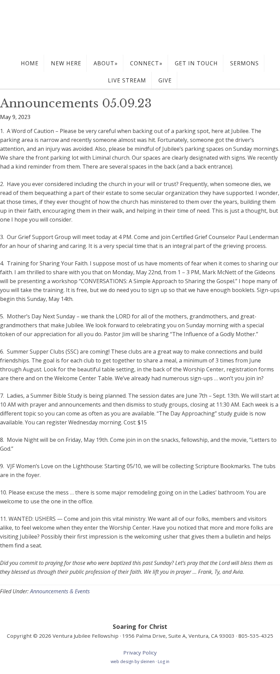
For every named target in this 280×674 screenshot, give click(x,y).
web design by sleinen (133, 661)
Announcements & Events (60, 591)
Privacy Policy (140, 652)
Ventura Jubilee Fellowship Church (140, 27)
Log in (163, 661)
